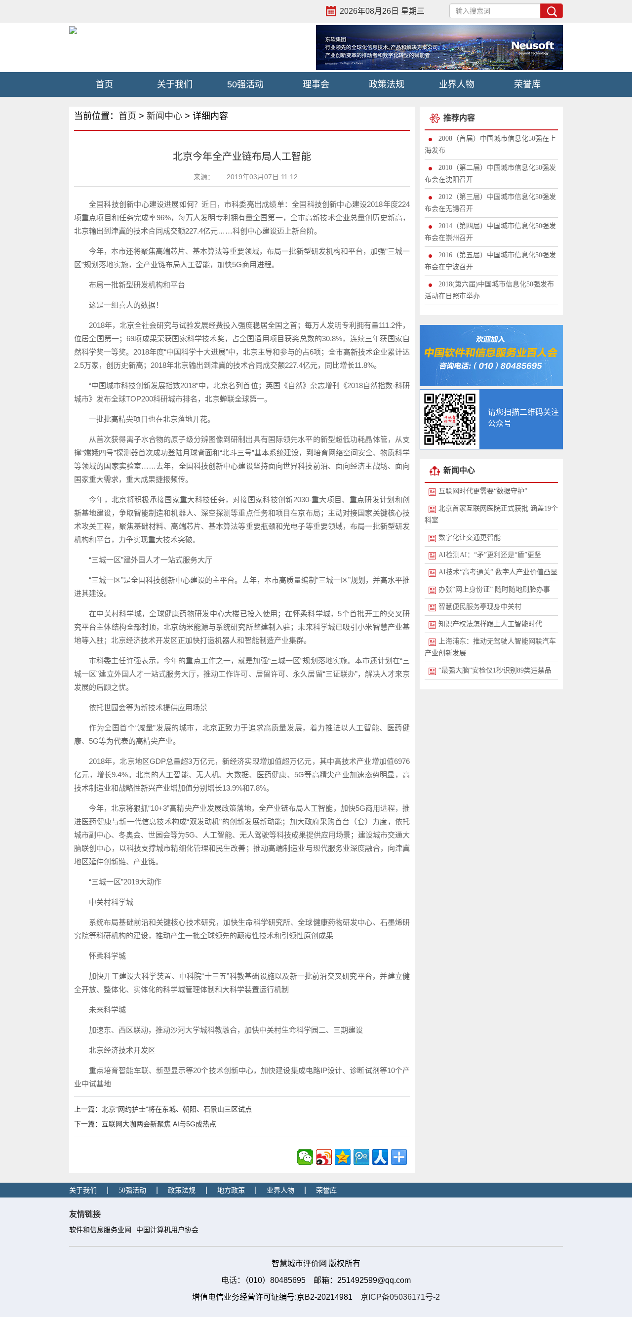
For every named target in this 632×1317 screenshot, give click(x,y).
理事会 (316, 84)
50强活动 (245, 84)
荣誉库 (527, 84)
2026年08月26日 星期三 (382, 11)
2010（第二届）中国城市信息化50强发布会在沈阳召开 (490, 173)
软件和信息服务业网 (100, 1230)
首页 (104, 84)
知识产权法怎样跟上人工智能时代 (490, 624)
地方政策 (231, 1190)
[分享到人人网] (380, 1157)
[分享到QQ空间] (343, 1157)
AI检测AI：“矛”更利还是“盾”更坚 (489, 555)
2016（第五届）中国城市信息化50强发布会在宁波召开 (490, 261)
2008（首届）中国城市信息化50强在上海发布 (490, 144)
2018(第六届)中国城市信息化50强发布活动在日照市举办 (489, 290)
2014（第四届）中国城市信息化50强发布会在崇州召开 (490, 231)
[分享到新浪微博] (324, 1157)
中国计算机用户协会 (167, 1230)
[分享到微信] (305, 1157)
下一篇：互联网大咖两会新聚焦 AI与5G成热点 (145, 1124)
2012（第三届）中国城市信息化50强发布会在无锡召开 (490, 202)
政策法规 (386, 84)
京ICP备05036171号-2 (400, 1297)
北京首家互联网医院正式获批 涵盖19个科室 (491, 514)
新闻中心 (164, 116)
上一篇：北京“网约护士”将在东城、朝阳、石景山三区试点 (163, 1109)
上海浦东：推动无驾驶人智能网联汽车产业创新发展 (490, 647)
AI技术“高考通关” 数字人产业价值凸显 (497, 572)
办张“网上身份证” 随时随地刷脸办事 (494, 589)
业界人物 (456, 84)
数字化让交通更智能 (469, 537)
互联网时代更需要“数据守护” (482, 491)
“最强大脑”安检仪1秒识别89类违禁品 (495, 670)
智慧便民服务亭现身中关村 (479, 606)
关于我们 (175, 84)
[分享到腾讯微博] (361, 1157)
